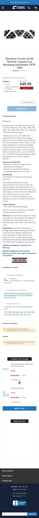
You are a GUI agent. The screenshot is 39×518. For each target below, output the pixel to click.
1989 (13, 314)
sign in (19, 330)
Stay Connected (7, 471)
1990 (17, 314)
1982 (17, 312)
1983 (21, 312)
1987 (5, 314)
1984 (25, 312)
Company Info (7, 481)
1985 (28, 312)
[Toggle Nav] (3, 7)
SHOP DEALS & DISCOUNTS (19, 2)
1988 (9, 314)
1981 (13, 312)
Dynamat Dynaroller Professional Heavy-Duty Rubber (22, 365)
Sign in (8, 343)
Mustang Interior (9, 253)
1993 (28, 314)
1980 (9, 312)
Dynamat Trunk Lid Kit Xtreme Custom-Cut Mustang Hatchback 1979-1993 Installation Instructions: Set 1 (18, 295)
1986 (32, 312)
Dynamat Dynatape (17, 388)
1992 (25, 314)
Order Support (7, 476)
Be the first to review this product (14, 78)
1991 (21, 314)
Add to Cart (19, 408)
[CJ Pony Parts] (18, 8)
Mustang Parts (24, 251)
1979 (5, 312)
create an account (28, 330)
